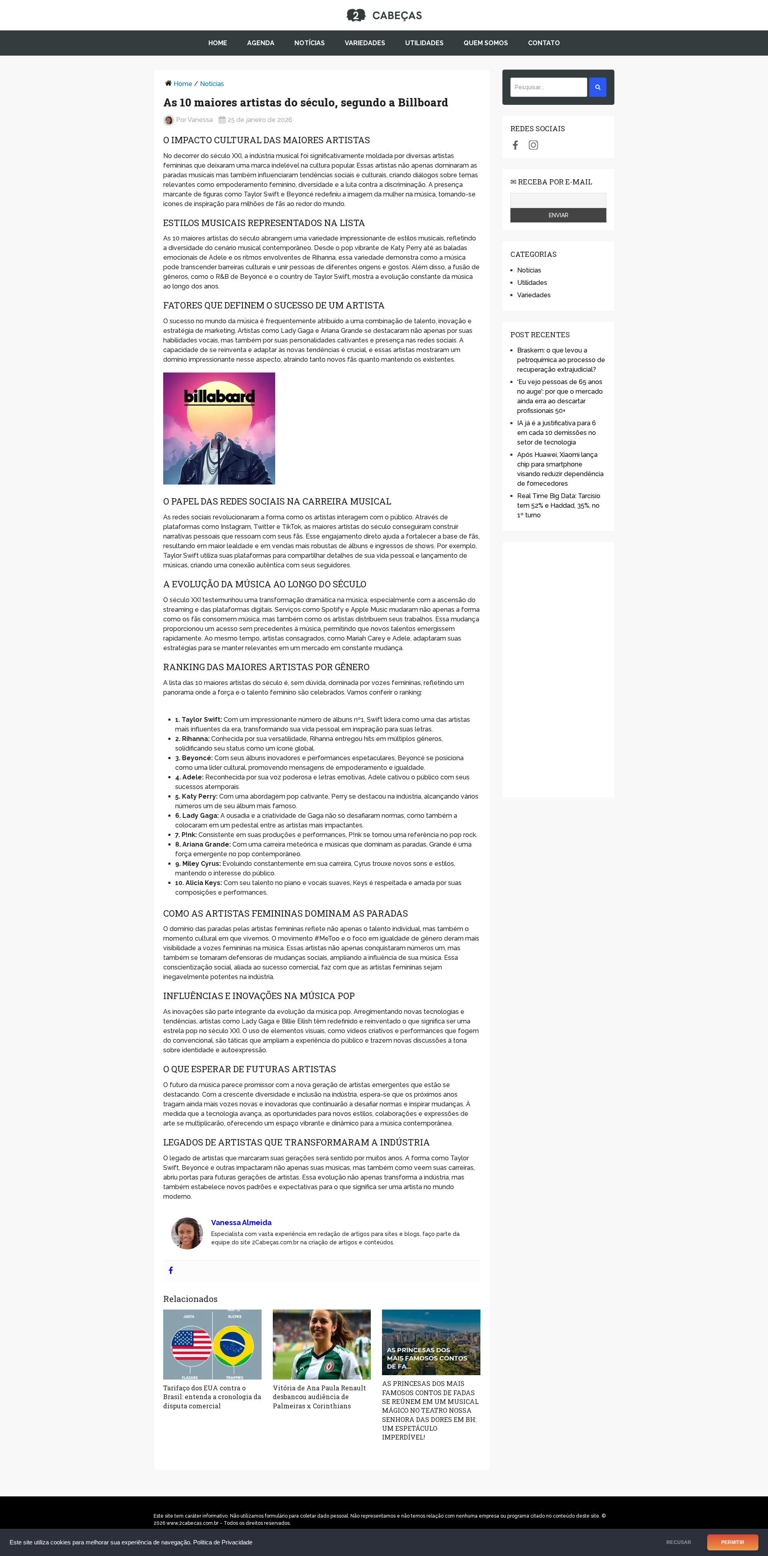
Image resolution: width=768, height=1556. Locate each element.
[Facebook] (170, 1271)
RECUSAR (678, 1542)
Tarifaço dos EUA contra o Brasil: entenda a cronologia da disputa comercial (212, 1397)
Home (217, 43)
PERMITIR (732, 1542)
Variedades (365, 43)
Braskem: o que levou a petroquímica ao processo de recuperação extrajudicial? (561, 359)
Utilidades (424, 43)
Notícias (309, 43)
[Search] (597, 87)
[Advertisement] (558, 670)
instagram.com (533, 145)
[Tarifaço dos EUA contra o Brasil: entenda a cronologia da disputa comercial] (212, 1345)
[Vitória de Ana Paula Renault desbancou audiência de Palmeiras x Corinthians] (322, 1345)
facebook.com (515, 145)
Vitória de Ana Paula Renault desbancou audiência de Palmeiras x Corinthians (319, 1397)
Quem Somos (486, 43)
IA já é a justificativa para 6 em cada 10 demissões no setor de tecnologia (556, 432)
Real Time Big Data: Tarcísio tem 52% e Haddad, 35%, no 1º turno (558, 505)
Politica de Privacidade (222, 1542)
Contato (544, 43)
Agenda (260, 43)
